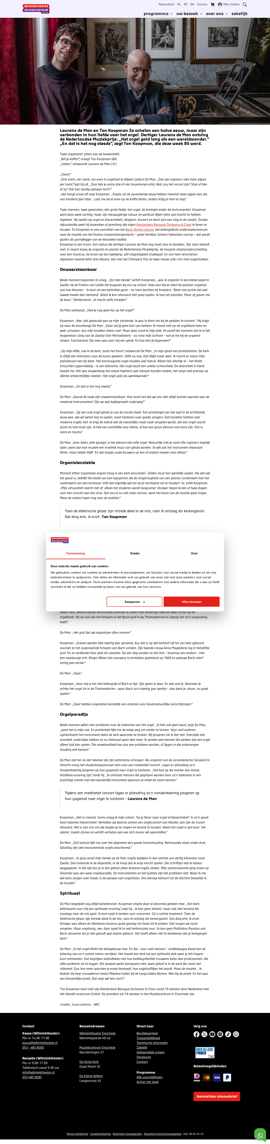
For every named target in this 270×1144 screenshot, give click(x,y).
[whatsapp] (236, 1034)
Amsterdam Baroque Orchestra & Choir (164, 224)
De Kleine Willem (91, 1076)
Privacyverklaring (77, 1134)
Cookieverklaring (100, 1134)
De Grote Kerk (89, 1062)
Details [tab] (135, 553)
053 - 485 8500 (33, 1047)
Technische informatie (152, 1043)
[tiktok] (228, 1034)
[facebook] (196, 1034)
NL (179, 4)
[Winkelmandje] (213, 5)
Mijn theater (232, 4)
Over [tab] (194, 553)
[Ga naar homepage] (36, 9)
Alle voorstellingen (149, 1077)
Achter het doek (148, 1082)
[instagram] (220, 1034)
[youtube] (212, 1034)
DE (185, 4)
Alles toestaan (191, 601)
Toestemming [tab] (75, 553)
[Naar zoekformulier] (245, 5)
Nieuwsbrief (166, 4)
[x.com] (204, 1034)
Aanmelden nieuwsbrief (217, 1096)
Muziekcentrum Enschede (97, 1047)
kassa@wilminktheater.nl (40, 1043)
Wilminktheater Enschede (97, 1033)
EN (192, 4)
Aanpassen (132, 601)
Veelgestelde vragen (151, 1052)
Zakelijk (142, 1047)
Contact (202, 4)
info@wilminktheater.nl (38, 1072)
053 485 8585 (32, 1077)
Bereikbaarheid (147, 1033)
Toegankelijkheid (148, 1038)
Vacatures (144, 1057)
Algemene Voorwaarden (127, 1134)
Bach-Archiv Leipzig (140, 229)
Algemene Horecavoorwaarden (163, 1134)
